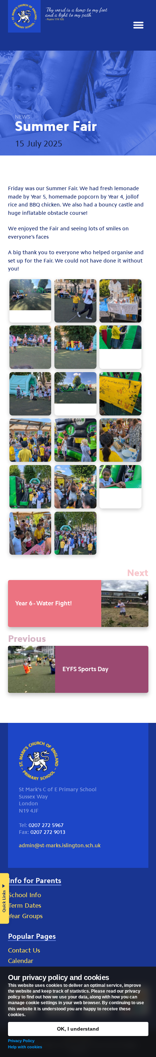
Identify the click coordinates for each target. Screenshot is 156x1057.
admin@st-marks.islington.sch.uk (59, 845)
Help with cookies (25, 1047)
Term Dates (24, 905)
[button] (138, 25)
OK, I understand (78, 1029)
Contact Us (24, 950)
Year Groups (25, 916)
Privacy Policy (21, 1041)
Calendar (20, 961)
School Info (24, 895)
